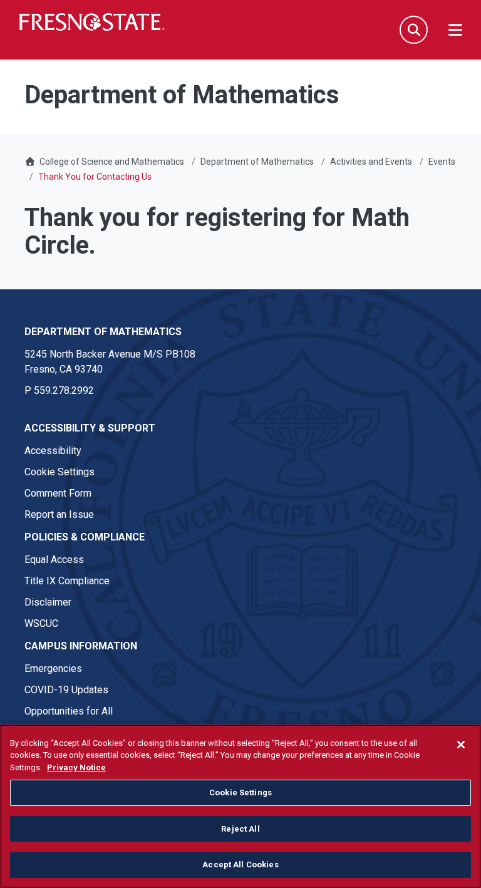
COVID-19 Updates (66, 690)
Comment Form (57, 493)
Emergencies (53, 668)
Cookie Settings (59, 472)
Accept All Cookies (240, 864)
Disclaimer (47, 602)
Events (441, 162)
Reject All (240, 829)
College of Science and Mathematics (111, 162)
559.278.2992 (64, 390)
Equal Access (54, 559)
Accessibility (52, 451)
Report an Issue (59, 514)
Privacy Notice (76, 767)
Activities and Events (371, 162)
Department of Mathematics (257, 162)
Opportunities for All (68, 711)
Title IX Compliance (67, 581)
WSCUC (41, 623)
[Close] (461, 744)
